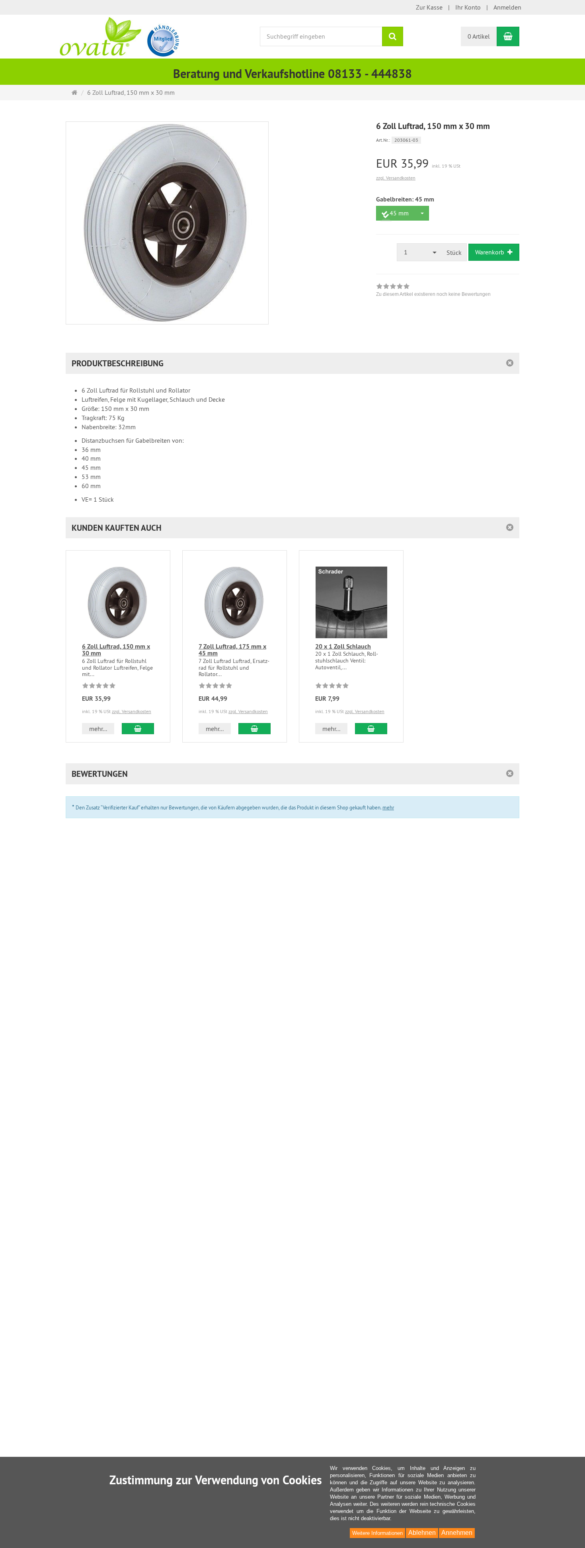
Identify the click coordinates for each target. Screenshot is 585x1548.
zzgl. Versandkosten (395, 178)
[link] (433, 291)
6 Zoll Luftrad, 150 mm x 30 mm (116, 650)
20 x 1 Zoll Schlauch (343, 646)
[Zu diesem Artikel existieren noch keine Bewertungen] (99, 687)
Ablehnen (422, 1532)
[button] (292, 527)
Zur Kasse (429, 7)
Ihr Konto (468, 7)
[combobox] (402, 213)
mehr (388, 807)
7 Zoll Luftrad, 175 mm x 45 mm (232, 650)
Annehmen (456, 1532)
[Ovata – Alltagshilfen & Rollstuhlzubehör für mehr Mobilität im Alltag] (119, 36)
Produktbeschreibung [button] (118, 363)
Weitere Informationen (377, 1533)
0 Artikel (479, 36)
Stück (454, 252)
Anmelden (507, 7)
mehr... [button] (98, 729)
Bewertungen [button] (100, 773)
